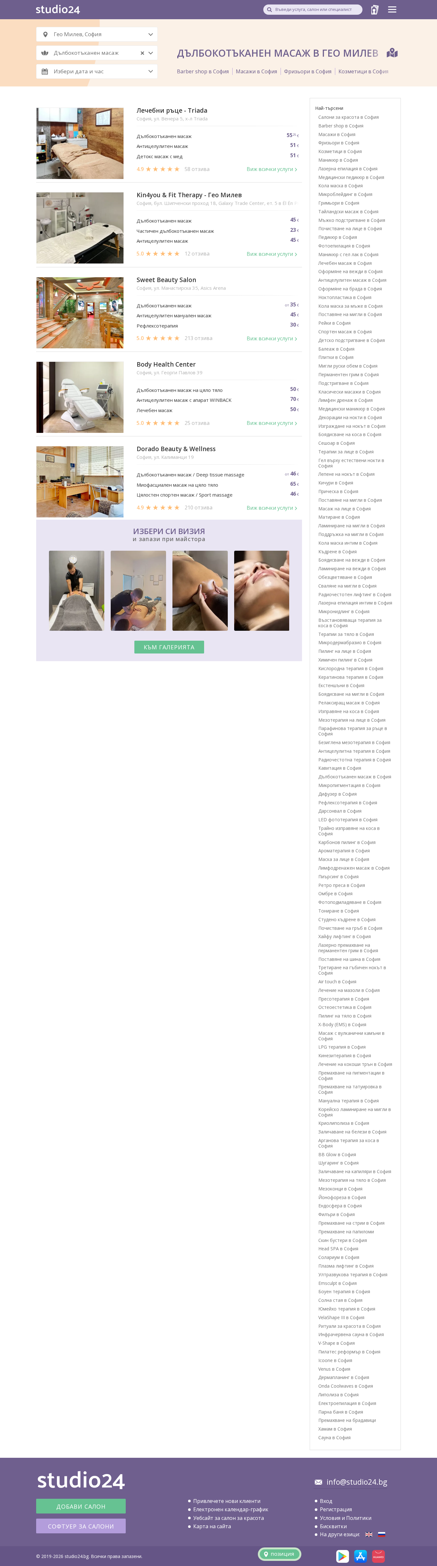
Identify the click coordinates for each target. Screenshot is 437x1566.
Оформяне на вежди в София (350, 271)
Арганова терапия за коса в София (348, 1143)
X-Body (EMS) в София (342, 1024)
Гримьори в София (338, 203)
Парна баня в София (340, 1412)
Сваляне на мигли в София (347, 586)
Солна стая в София (340, 1300)
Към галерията (169, 647)
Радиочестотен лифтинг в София (354, 594)
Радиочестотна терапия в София (354, 760)
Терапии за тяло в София (346, 634)
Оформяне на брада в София (350, 289)
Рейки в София (334, 323)
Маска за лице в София (343, 859)
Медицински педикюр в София (351, 177)
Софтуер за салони (81, 1526)
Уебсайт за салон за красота (228, 1517)
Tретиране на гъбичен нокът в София (352, 970)
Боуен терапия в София (344, 1291)
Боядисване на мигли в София (351, 694)
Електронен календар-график (230, 1509)
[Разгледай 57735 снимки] (169, 592)
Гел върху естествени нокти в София (351, 463)
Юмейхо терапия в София (346, 1309)
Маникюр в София (338, 160)
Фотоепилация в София (344, 246)
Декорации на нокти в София (350, 417)
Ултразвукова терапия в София (352, 1274)
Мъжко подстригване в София (351, 220)
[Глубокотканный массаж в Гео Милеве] (381, 1534)
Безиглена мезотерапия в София (354, 742)
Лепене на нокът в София (346, 474)
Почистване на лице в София (350, 228)
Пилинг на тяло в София (344, 1016)
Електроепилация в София (347, 1403)
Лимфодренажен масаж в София (354, 868)
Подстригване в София (343, 383)
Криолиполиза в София (343, 1123)
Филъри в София (336, 1214)
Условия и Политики (345, 1517)
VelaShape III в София (341, 1317)
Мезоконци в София (340, 1189)
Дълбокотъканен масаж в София (354, 777)
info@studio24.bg (357, 1482)
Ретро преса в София (341, 885)
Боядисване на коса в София (349, 434)
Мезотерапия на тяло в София (352, 1180)
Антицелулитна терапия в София (354, 751)
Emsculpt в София (337, 1283)
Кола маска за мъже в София (350, 306)
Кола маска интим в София (347, 543)
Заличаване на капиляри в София (354, 1171)
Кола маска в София (340, 186)
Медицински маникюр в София (351, 409)
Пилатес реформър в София (349, 1352)
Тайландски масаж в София (348, 211)
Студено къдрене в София (347, 919)
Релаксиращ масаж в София (349, 703)
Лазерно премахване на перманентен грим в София (348, 947)
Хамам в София (335, 1429)
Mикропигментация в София (349, 785)
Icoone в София (335, 1360)
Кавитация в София (339, 768)
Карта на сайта (212, 1526)
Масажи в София (256, 71)
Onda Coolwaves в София (345, 1386)
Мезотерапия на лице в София (351, 720)
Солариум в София (338, 1257)
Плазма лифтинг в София (346, 1266)
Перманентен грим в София (348, 374)
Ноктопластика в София (344, 297)
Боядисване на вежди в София (351, 560)
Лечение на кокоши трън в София (355, 1064)
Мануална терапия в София (348, 1101)
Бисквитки (333, 1526)
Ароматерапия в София (344, 851)
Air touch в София (337, 981)
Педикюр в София (337, 237)
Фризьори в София (307, 71)
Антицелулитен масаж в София (352, 280)
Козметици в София (363, 71)
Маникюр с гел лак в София (348, 254)
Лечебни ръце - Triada (172, 111)
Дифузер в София (337, 794)
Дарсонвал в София (340, 811)
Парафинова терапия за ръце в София (352, 731)
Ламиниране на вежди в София (352, 568)
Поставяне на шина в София (349, 959)
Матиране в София (339, 517)
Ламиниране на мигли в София (351, 526)
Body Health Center (166, 364)
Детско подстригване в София (351, 340)
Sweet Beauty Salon (166, 280)
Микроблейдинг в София (345, 194)
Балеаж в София (336, 349)
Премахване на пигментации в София (351, 1075)
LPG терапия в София (342, 1047)
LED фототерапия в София (347, 819)
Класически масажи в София (349, 392)
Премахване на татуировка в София (350, 1089)
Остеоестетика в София (344, 1007)
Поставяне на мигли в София (350, 314)
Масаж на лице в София (344, 509)
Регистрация (336, 1509)
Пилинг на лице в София (344, 651)
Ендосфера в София (340, 1206)
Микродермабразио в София (349, 642)
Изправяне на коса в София (348, 711)
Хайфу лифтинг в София (344, 936)
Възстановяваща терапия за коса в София (350, 623)
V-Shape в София (336, 1343)
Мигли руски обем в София (347, 366)
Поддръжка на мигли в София (351, 534)
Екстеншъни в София (341, 685)
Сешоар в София (336, 443)
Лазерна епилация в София (347, 169)
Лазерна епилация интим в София (355, 603)
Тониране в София (338, 911)
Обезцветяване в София (345, 577)
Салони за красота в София (348, 117)
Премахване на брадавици (347, 1420)
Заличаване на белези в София (352, 1132)
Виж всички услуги (270, 169)
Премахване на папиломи (346, 1232)
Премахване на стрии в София (351, 1223)
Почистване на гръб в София (350, 928)
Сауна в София (334, 1437)
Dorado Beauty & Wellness (176, 449)
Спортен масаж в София (345, 332)
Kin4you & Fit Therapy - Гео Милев (189, 195)
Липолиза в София (338, 1395)
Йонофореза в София (342, 1197)
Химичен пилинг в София (345, 660)
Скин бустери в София (342, 1240)
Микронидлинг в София (343, 611)
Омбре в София (335, 893)
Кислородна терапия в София (350, 668)
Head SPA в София (338, 1248)
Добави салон (81, 1506)
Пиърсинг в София (338, 876)
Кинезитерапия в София (344, 1055)
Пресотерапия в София (343, 999)
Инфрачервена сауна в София (351, 1334)
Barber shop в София (203, 71)
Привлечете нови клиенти (226, 1501)
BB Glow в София (337, 1154)
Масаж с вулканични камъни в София (351, 1036)
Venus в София (334, 1369)
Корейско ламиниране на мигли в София (354, 1112)
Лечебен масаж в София (345, 263)
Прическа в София (338, 491)
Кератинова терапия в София (350, 677)
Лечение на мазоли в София (349, 990)
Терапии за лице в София (346, 452)
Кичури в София (335, 483)
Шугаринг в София (338, 1163)
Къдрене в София (337, 551)
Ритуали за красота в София (349, 1326)
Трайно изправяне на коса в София (349, 831)
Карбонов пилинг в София (347, 842)
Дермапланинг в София (343, 1377)
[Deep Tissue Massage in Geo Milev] (369, 1534)
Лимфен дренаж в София (345, 400)
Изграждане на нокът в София (351, 426)
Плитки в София (336, 357)
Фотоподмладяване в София (349, 902)
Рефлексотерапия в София (347, 802)
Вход (326, 1501)
